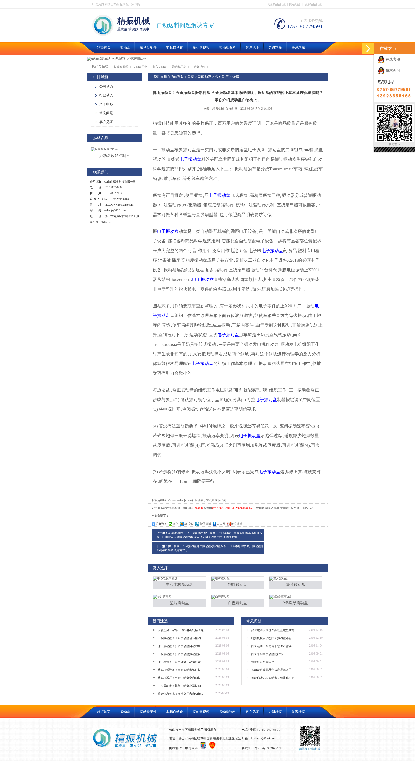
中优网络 (191, 748)
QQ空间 (189, 524)
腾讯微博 (205, 524)
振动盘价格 (140, 66)
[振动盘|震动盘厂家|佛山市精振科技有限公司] (117, 58)
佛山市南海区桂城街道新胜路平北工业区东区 (285, 508)
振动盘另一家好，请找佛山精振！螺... (182, 630)
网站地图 (295, 4)
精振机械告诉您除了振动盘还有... (272, 638)
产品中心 (106, 104)
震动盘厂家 (178, 66)
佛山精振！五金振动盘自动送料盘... (180, 662)
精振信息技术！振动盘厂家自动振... (180, 693)
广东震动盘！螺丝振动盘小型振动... (180, 685)
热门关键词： (102, 67)
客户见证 (106, 122)
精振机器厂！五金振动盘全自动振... (180, 678)
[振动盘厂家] (103, 33)
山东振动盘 (159, 66)
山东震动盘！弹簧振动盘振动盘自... (180, 654)
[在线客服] (368, 48)
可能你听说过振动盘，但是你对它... (274, 678)
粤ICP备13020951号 (268, 748)
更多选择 (160, 568)
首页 (190, 77)
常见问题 (106, 113)
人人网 (221, 524)
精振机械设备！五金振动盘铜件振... (180, 670)
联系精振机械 (313, 4)
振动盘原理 (121, 66)
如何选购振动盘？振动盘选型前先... (274, 630)
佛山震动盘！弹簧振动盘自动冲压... (180, 646)
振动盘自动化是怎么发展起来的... (272, 670)
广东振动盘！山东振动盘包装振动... (180, 638)
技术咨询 (392, 70)
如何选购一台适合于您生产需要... (272, 646)
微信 (175, 524)
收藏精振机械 (277, 4)
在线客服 (392, 59)
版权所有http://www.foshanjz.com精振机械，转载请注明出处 (189, 500)
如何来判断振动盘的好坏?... (268, 654)
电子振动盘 (190, 159)
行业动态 (106, 95)
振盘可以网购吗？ (262, 662)
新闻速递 (160, 621)
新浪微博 (236, 524)
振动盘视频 (198, 66)
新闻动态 (204, 77)
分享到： (161, 524)
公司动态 (106, 86)
